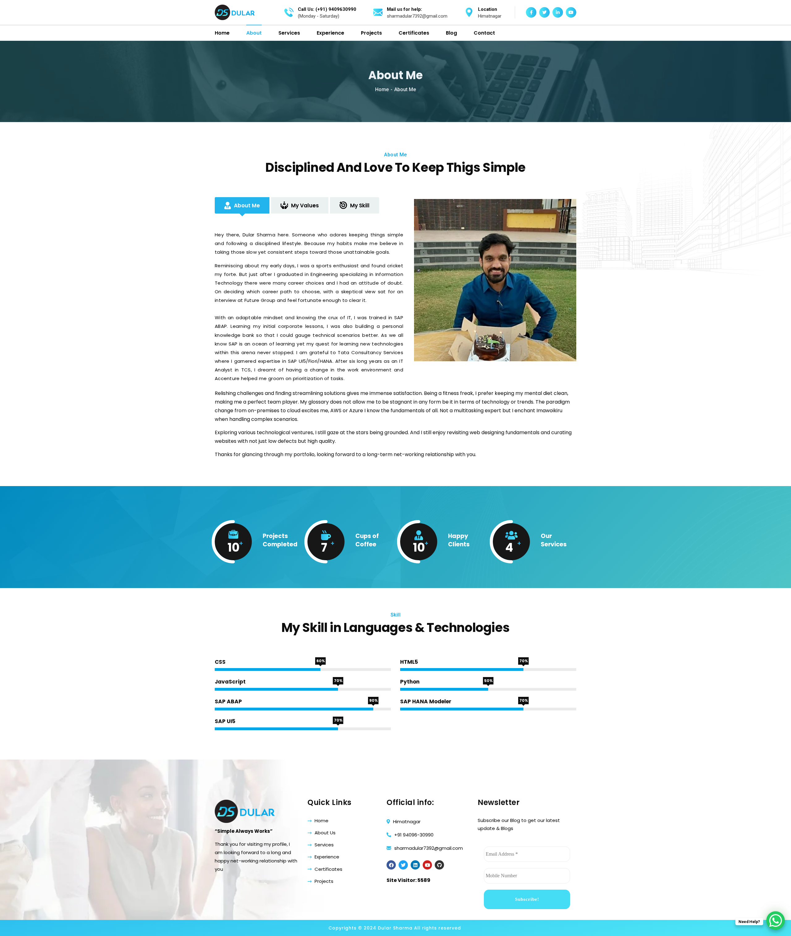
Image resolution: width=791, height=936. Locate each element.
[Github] (439, 865)
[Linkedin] (415, 865)
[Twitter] (403, 865)
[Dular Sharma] (235, 12)
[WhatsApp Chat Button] (775, 920)
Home (382, 89)
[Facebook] (391, 865)
